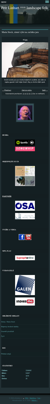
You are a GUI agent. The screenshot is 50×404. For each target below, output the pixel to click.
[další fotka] (44, 60)
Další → (45, 90)
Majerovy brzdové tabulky (9, 327)
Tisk (38, 398)
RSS (26, 398)
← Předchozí (6, 90)
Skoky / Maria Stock (8, 322)
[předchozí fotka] (5, 60)
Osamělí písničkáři (7, 331)
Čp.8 (2, 336)
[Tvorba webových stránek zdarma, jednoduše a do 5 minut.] (23, 398)
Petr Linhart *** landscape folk (24, 7)
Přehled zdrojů (6, 354)
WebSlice (33, 398)
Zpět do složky (27, 90)
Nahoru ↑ (35, 400)
